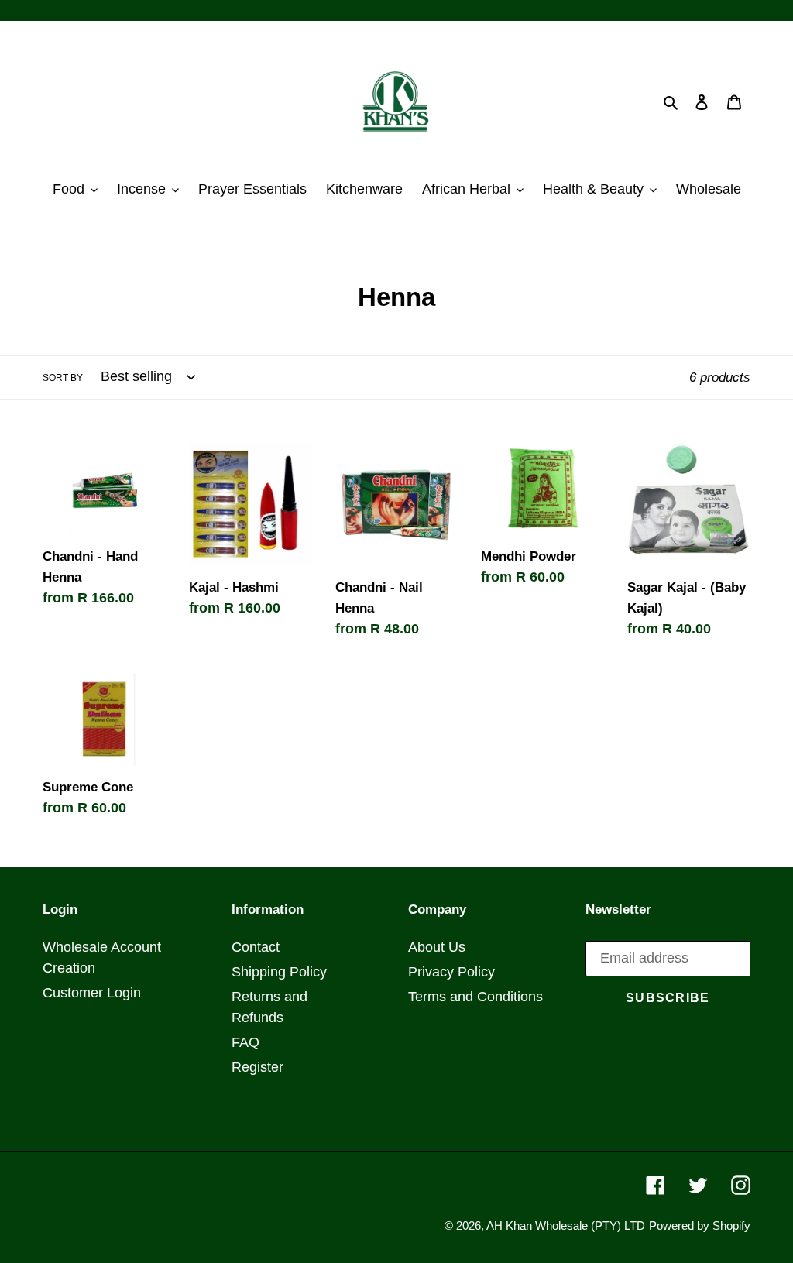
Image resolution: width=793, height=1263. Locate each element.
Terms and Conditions (475, 996)
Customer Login (92, 992)
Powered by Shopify (699, 1225)
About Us (436, 947)
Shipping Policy (279, 972)
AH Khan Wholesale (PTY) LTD (565, 1225)
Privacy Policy (451, 972)
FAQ (245, 1042)
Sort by (63, 377)
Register (257, 1067)
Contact (256, 947)
